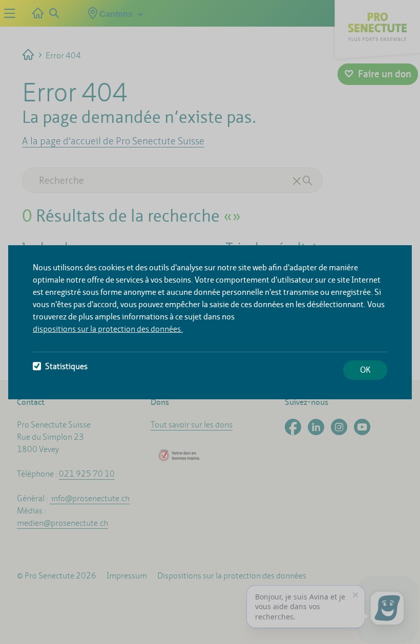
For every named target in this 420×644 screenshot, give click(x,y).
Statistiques (66, 366)
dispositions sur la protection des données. (108, 329)
